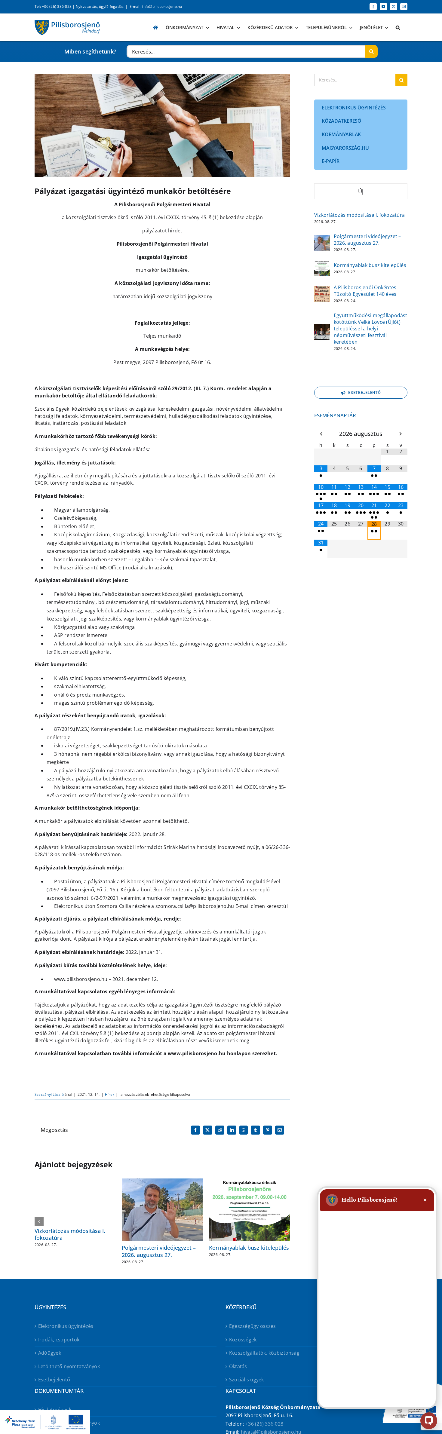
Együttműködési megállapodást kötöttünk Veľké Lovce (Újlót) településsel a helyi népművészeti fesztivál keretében (370, 328)
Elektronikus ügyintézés (66, 1326)
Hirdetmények (54, 1409)
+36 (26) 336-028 (264, 1423)
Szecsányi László (49, 1094)
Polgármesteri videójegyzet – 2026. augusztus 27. (159, 1251)
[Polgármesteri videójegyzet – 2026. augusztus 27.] (322, 239)
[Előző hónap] (320, 434)
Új (361, 191)
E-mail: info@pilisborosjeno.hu (156, 6)
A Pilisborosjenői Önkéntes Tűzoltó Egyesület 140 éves (365, 290)
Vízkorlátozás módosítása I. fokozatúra (70, 1234)
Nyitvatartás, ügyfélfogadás (100, 6)
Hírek (109, 1094)
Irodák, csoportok (58, 1339)
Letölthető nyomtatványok (69, 1366)
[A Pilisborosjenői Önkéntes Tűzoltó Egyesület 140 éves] (322, 290)
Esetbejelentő (54, 1379)
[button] (398, 27)
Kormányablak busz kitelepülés (249, 1247)
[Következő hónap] (400, 434)
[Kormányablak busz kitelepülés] (322, 264)
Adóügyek (49, 1353)
